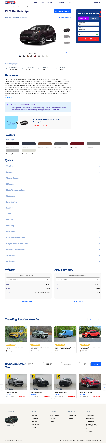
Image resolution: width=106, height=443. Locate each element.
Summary (10, 255)
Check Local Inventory (62, 11)
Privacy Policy (90, 418)
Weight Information (15, 190)
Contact (52, 421)
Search (96, 364)
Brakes (9, 208)
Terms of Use (90, 415)
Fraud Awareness (91, 428)
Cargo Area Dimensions (17, 243)
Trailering (10, 196)
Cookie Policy (90, 421)
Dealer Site (53, 418)
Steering (10, 225)
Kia (11, 6)
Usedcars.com (72, 415)
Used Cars (94, 18)
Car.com (70, 418)
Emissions (10, 261)
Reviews (34, 421)
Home (6, 6)
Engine (9, 172)
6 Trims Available (64, 17)
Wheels (9, 219)
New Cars (83, 18)
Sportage (17, 6)
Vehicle (9, 166)
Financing (35, 427)
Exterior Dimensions (15, 237)
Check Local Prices (88, 39)
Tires (8, 214)
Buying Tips (35, 424)
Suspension (11, 202)
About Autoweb (54, 415)
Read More (8, 97)
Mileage (9, 184)
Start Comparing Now (41, 126)
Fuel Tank (10, 231)
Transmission (12, 178)
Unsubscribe (89, 431)
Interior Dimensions (15, 249)
